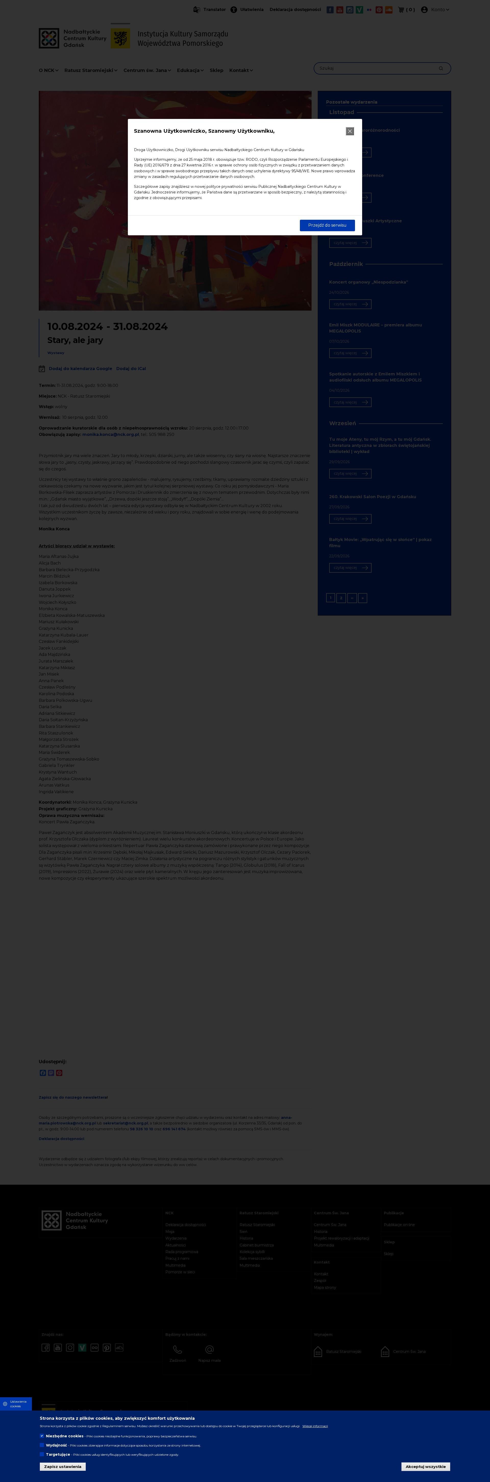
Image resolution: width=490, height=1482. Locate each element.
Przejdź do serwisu (327, 225)
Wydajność (56, 1445)
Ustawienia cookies (18, 1404)
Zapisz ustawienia (62, 1466)
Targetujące (58, 1454)
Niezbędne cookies (64, 1436)
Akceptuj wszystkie (426, 1466)
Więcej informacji (315, 1426)
